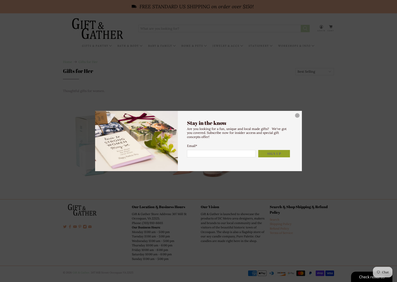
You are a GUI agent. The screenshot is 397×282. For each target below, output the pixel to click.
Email (192, 146)
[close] (297, 115)
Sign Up (274, 153)
